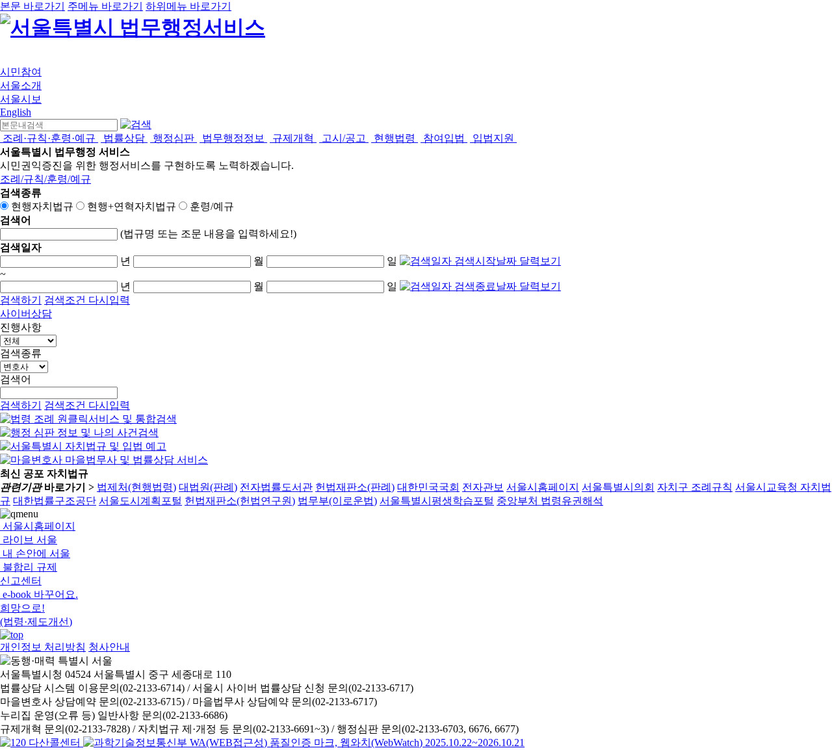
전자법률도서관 (276, 487)
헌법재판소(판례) (355, 487)
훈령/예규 (212, 206)
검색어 (15, 379)
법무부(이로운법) (337, 500)
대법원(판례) (208, 487)
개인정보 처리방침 (43, 647)
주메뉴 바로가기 (105, 6)
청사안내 (109, 647)
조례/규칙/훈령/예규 (45, 179)
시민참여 (21, 71)
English (15, 112)
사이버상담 (26, 313)
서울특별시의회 (618, 487)
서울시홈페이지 (542, 487)
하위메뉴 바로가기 (188, 6)
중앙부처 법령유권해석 (550, 500)
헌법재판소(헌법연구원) (240, 500)
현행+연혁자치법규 (131, 206)
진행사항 (21, 327)
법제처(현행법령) (136, 487)
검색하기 (21, 299)
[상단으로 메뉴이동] (11, 634)
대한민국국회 (428, 487)
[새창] (304, 742)
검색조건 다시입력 (87, 299)
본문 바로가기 (32, 6)
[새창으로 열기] (88, 418)
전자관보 (483, 487)
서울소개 (21, 85)
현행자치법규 (42, 206)
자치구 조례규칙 (695, 487)
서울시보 (21, 99)
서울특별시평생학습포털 (437, 500)
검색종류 (21, 353)
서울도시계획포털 (140, 500)
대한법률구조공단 (54, 500)
